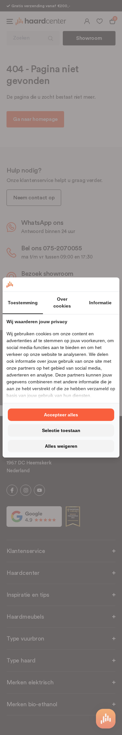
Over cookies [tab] (62, 302)
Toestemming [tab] (23, 302)
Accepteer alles (61, 414)
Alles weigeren (61, 446)
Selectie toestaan (61, 430)
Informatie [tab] (100, 302)
